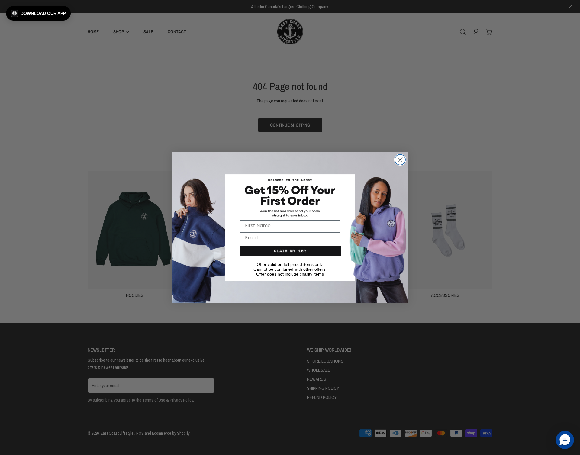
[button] (38, 13)
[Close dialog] (400, 159)
